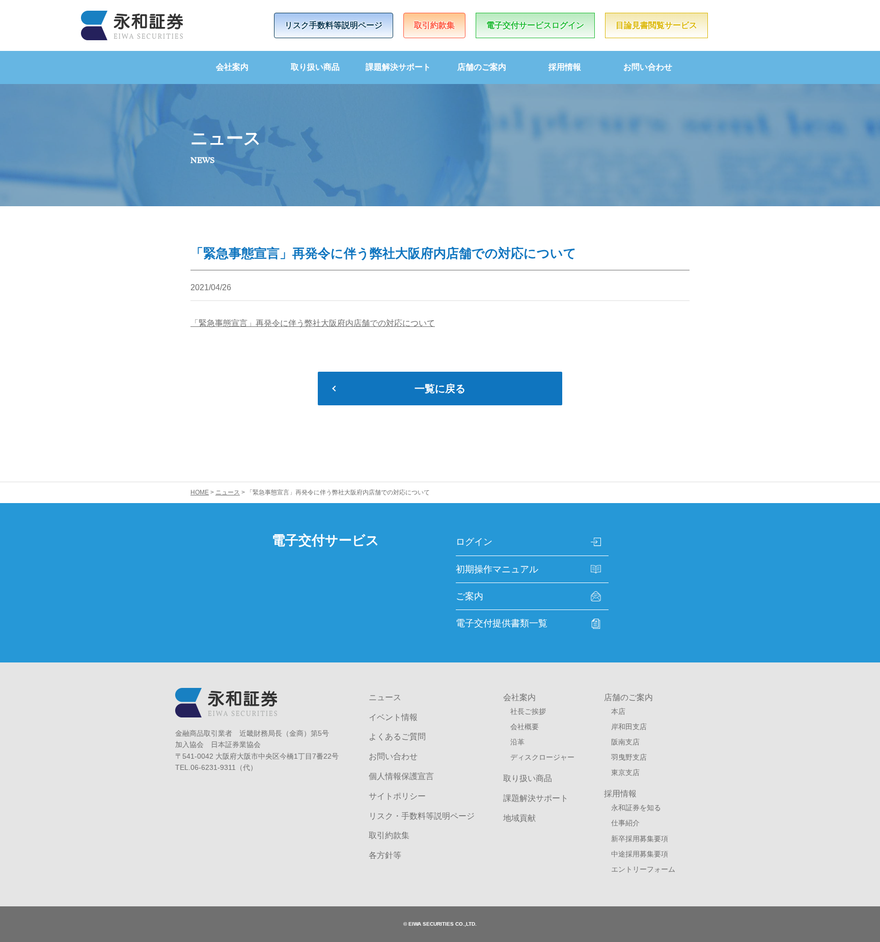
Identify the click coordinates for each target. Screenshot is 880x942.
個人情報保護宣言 (401, 776)
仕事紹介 (625, 823)
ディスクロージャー (542, 757)
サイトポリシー (397, 796)
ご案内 (469, 596)
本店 (618, 711)
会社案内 (232, 67)
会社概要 (524, 727)
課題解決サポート (398, 67)
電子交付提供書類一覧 (501, 623)
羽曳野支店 (629, 757)
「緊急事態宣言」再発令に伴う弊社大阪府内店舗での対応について (312, 323)
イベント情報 (393, 717)
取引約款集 (434, 25)
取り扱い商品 (315, 67)
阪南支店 (625, 742)
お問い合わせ (647, 67)
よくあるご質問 (397, 736)
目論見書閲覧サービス (656, 25)
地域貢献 (519, 818)
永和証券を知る (636, 808)
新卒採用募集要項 (639, 839)
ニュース (385, 697)
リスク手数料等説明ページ (333, 25)
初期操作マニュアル (497, 569)
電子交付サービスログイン (535, 25)
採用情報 (564, 67)
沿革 (517, 742)
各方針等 (385, 855)
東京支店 (625, 772)
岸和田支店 (629, 727)
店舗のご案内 (481, 67)
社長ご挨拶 (528, 711)
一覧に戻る (440, 388)
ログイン (474, 542)
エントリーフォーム (643, 869)
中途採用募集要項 (639, 854)
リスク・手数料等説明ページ (422, 816)
